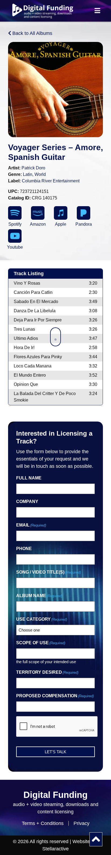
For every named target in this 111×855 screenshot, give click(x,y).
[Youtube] (15, 236)
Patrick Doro (33, 168)
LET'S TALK (55, 751)
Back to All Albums (31, 33)
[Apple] (60, 213)
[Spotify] (15, 213)
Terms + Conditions (43, 823)
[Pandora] (83, 213)
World (40, 174)
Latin (27, 174)
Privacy (81, 823)
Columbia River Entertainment (50, 181)
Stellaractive (55, 848)
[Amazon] (37, 213)
